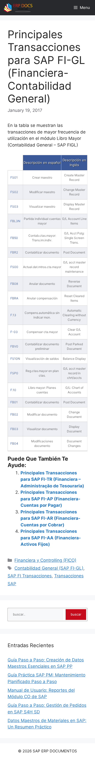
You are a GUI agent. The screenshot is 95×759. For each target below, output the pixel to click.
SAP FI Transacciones (30, 575)
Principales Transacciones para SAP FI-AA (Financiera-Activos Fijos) (51, 538)
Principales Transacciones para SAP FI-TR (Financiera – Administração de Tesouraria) (52, 479)
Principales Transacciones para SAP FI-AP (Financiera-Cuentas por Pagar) (50, 499)
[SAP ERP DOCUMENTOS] (18, 7)
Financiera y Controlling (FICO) (45, 560)
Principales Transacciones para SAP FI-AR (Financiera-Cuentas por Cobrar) (50, 518)
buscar (76, 614)
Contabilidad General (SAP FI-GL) (48, 568)
